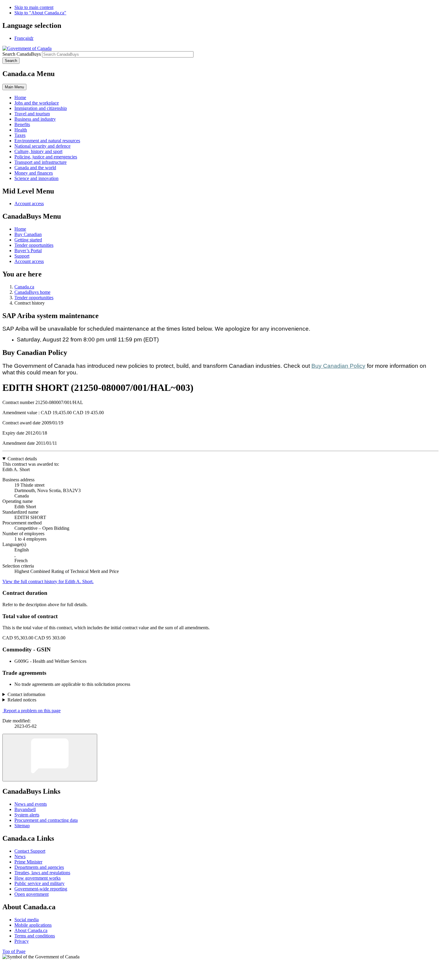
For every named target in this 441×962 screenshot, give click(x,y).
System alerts (26, 814)
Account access (29, 203)
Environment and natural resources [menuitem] (47, 140)
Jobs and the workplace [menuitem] (36, 102)
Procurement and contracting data (46, 820)
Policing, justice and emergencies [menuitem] (45, 156)
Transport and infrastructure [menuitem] (40, 162)
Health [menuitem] (20, 129)
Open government (31, 894)
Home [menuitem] (20, 97)
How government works (37, 878)
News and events (30, 804)
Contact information (26, 694)
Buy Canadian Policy (338, 366)
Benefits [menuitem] (22, 124)
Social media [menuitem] (26, 919)
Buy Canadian (28, 234)
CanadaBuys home (32, 292)
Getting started (28, 239)
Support (21, 255)
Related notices (22, 699)
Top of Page (14, 951)
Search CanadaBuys (21, 54)
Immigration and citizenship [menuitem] (40, 108)
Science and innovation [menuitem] (36, 178)
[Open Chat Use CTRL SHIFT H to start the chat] (49, 757)
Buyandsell (25, 809)
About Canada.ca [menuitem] (30, 930)
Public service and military (39, 883)
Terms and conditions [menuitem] (34, 935)
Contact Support (29, 851)
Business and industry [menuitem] (35, 119)
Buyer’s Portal (28, 250)
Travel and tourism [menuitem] (32, 113)
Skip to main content (33, 7)
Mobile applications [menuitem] (33, 925)
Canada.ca (24, 286)
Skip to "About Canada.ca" (40, 12)
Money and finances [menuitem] (33, 173)
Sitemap (22, 825)
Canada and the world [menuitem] (35, 167)
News (20, 856)
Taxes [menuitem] (20, 135)
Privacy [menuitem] (21, 941)
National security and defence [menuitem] (42, 146)
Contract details (22, 458)
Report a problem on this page (32, 710)
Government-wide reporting (40, 888)
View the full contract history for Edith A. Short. (48, 581)
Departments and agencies (39, 867)
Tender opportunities (33, 245)
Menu (14, 87)
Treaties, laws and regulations (42, 872)
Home (20, 229)
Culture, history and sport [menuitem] (38, 151)
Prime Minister (28, 861)
